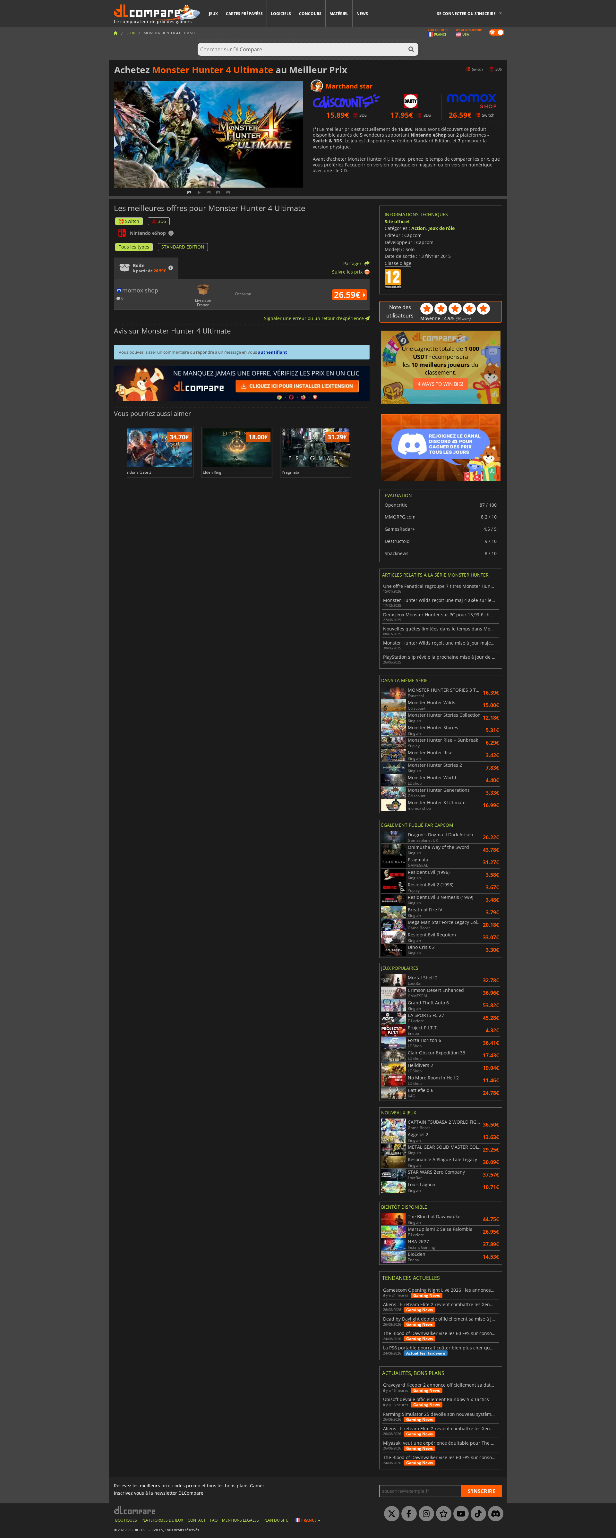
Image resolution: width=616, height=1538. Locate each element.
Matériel (338, 13)
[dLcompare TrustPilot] (442, 1514)
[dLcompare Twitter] (390, 1514)
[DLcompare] (135, 1510)
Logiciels (281, 13)
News (362, 13)
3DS (162, 221)
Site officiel (397, 221)
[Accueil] (115, 32)
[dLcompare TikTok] (477, 1514)
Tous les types (134, 247)
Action (418, 228)
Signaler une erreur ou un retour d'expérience (314, 318)
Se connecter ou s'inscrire (466, 13)
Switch (132, 221)
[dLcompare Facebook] (407, 1514)
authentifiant (272, 352)
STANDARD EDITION (182, 247)
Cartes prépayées (244, 13)
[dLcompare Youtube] (459, 1514)
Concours (310, 13)
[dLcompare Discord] (494, 1514)
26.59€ (348, 294)
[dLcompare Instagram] (425, 1514)
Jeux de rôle (441, 228)
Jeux (213, 13)
